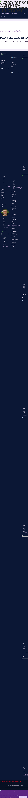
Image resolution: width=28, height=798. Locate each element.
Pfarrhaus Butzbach (4, 180)
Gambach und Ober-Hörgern (14, 244)
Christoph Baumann (4, 220)
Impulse (16, 10)
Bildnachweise (3, 783)
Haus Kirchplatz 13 (24, 528)
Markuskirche (24, 168)
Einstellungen (23, 797)
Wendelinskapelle (24, 285)
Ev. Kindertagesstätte (24, 770)
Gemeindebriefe (5, 13)
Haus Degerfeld (24, 410)
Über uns (22, 13)
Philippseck (14, 234)
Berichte (9, 10)
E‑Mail (2, 201)
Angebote (14, 13)
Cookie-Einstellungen (16, 781)
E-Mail (4, 229)
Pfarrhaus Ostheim (14, 183)
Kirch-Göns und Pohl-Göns (13, 225)
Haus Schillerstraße (24, 646)
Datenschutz (8, 781)
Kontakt (3, 16)
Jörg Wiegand (4, 241)
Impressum (2, 781)
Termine (3, 10)
